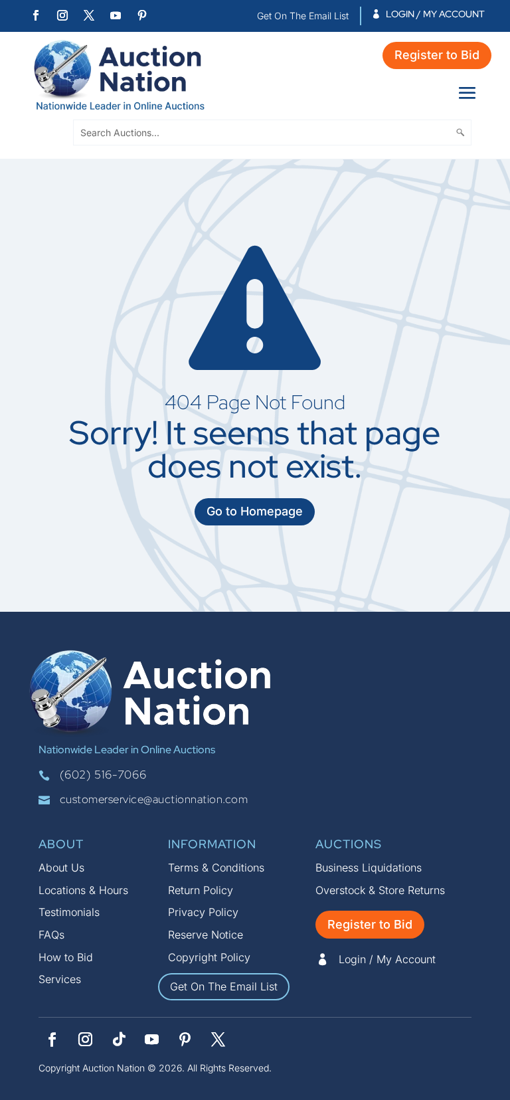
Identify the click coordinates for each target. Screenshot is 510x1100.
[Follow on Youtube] (115, 15)
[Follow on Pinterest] (142, 15)
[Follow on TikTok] (119, 1040)
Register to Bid (436, 55)
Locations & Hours (83, 890)
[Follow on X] (89, 15)
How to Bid (66, 957)
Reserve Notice (205, 934)
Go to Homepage (255, 511)
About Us (61, 867)
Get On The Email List (224, 986)
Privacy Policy (203, 912)
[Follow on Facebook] (35, 15)
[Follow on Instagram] (62, 15)
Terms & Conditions (216, 867)
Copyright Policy (209, 957)
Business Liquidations (368, 867)
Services (60, 979)
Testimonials (69, 912)
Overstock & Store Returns (380, 890)
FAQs (51, 934)
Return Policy (200, 890)
